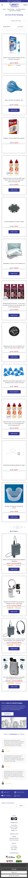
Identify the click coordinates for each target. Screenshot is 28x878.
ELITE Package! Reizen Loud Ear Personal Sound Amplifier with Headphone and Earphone (14, 640)
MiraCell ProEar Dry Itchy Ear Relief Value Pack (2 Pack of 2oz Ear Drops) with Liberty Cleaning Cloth (14, 180)
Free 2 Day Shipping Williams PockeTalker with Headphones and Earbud (14, 678)
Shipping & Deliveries (14, 838)
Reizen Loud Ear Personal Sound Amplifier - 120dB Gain (14, 560)
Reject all (14, 872)
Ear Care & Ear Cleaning (14, 10)
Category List (14, 830)
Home (4, 9)
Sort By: (13, 20)
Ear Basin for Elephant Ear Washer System (14, 507)
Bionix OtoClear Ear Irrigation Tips (14, 100)
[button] (14, 27)
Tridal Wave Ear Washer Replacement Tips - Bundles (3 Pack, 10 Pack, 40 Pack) (14, 381)
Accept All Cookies (14, 875)
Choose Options (14, 392)
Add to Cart (14, 110)
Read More (7, 714)
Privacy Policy (14, 825)
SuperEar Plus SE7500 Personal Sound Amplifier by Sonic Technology (14, 602)
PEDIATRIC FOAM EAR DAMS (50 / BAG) (14, 465)
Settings (14, 869)
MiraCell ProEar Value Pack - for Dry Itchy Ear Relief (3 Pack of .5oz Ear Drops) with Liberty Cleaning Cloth (14, 305)
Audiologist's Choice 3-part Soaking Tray (14, 263)
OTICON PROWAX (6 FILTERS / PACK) (14, 221)
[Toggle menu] (2, 5)
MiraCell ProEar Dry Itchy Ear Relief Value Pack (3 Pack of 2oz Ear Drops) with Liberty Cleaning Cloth (14, 423)
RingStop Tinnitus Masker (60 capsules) (14, 138)
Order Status (14, 849)
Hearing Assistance (20, 9)
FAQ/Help (14, 836)
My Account (14, 846)
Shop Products (10, 9)
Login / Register (14, 847)
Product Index (14, 828)
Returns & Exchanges (14, 840)
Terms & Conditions (14, 826)
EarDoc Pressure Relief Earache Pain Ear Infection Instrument (14, 58)
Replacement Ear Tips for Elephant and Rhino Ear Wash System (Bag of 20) (14, 347)
